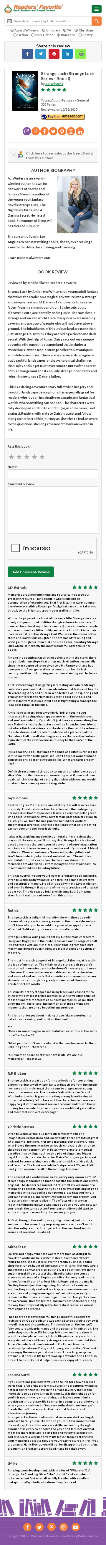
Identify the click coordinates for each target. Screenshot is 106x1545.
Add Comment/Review (30, 572)
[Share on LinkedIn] (67, 54)
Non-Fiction (44, 35)
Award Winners (26, 30)
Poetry (87, 35)
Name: (12, 467)
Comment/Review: (21, 484)
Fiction (22, 35)
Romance (68, 35)
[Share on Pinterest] (54, 54)
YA (69, 30)
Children (53, 30)
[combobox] (53, 21)
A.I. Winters (54, 84)
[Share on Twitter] (40, 54)
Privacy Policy (77, 1536)
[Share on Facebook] (27, 54)
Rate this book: (19, 446)
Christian (86, 30)
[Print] (80, 54)
